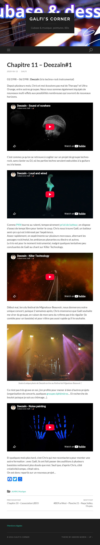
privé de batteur (69, 224)
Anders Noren (79, 537)
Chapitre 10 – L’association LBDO (23, 502)
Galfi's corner (50, 19)
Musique (22, 491)
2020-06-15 (12, 71)
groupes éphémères (57, 393)
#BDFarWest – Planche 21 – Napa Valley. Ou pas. (73, 503)
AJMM (15, 491)
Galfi (24, 71)
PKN (18, 224)
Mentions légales (14, 525)
